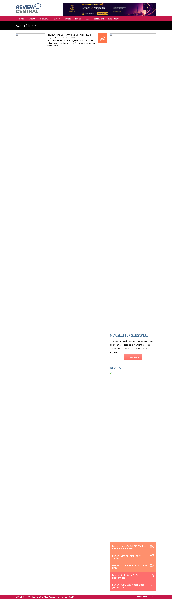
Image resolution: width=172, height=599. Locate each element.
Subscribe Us (135, 357)
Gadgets (56, 19)
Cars (87, 19)
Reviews (31, 19)
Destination (99, 19)
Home (139, 596)
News (21, 19)
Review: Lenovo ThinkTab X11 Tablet (127, 557)
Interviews (44, 19)
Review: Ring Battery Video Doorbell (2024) (69, 34)
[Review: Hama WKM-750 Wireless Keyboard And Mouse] (133, 459)
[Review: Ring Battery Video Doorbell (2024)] (30, 41)
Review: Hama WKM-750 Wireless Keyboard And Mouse (129, 547)
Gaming (68, 19)
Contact (152, 596)
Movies (78, 19)
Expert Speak (113, 19)
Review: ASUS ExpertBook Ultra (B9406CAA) (128, 586)
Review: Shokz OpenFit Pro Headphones (125, 576)
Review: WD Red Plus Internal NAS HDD (129, 566)
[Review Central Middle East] (29, 14)
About (145, 596)
